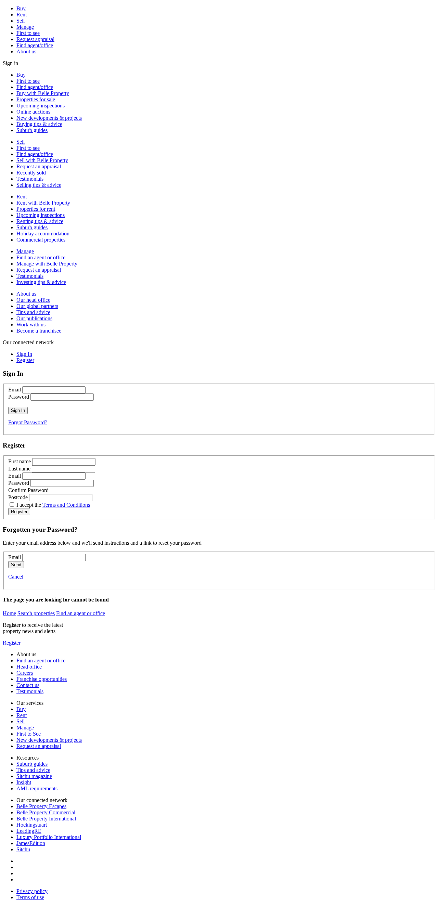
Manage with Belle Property (46, 264)
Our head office (33, 300)
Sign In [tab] (24, 354)
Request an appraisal (38, 166)
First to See (28, 734)
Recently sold (31, 173)
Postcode (18, 497)
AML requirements (36, 788)
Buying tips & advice (39, 124)
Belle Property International (46, 818)
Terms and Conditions (66, 505)
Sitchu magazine (34, 776)
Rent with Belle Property (43, 203)
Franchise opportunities (41, 679)
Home (9, 613)
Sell (20, 21)
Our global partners (37, 306)
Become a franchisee (38, 331)
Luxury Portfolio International (48, 837)
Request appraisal (35, 39)
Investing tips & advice (41, 282)
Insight (23, 782)
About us (26, 51)
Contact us (27, 685)
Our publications (34, 318)
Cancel (15, 577)
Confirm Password (28, 490)
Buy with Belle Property (42, 93)
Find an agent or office (40, 257)
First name (19, 461)
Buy (21, 8)
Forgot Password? (27, 422)
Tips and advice (33, 312)
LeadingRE (28, 831)
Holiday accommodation (42, 233)
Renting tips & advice (39, 221)
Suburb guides (32, 130)
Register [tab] (25, 360)
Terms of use (30, 897)
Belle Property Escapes (41, 806)
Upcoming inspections (40, 105)
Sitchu (23, 849)
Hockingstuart (31, 825)
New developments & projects (49, 118)
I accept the (53, 505)
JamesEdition (30, 843)
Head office (29, 667)
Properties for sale (35, 99)
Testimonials (29, 179)
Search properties (36, 613)
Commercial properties (40, 240)
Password (18, 397)
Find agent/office (34, 45)
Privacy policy (32, 891)
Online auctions (33, 112)
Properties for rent (35, 209)
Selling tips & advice (38, 185)
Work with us (31, 324)
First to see (28, 33)
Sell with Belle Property (42, 160)
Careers (24, 673)
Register (12, 643)
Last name (19, 468)
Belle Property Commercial (45, 812)
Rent (21, 14)
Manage (25, 27)
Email (14, 389)
